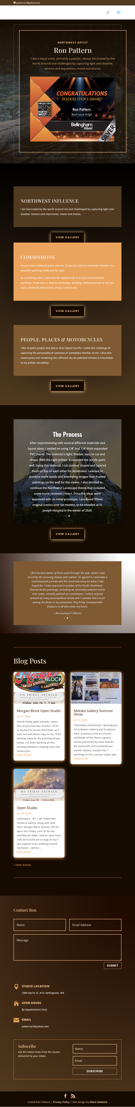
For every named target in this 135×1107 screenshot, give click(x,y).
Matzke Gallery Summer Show (93, 712)
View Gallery (67, 237)
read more (24, 755)
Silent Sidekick (98, 1102)
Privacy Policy (61, 1102)
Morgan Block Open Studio (39, 710)
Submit (112, 965)
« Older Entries (22, 865)
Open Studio (27, 807)
